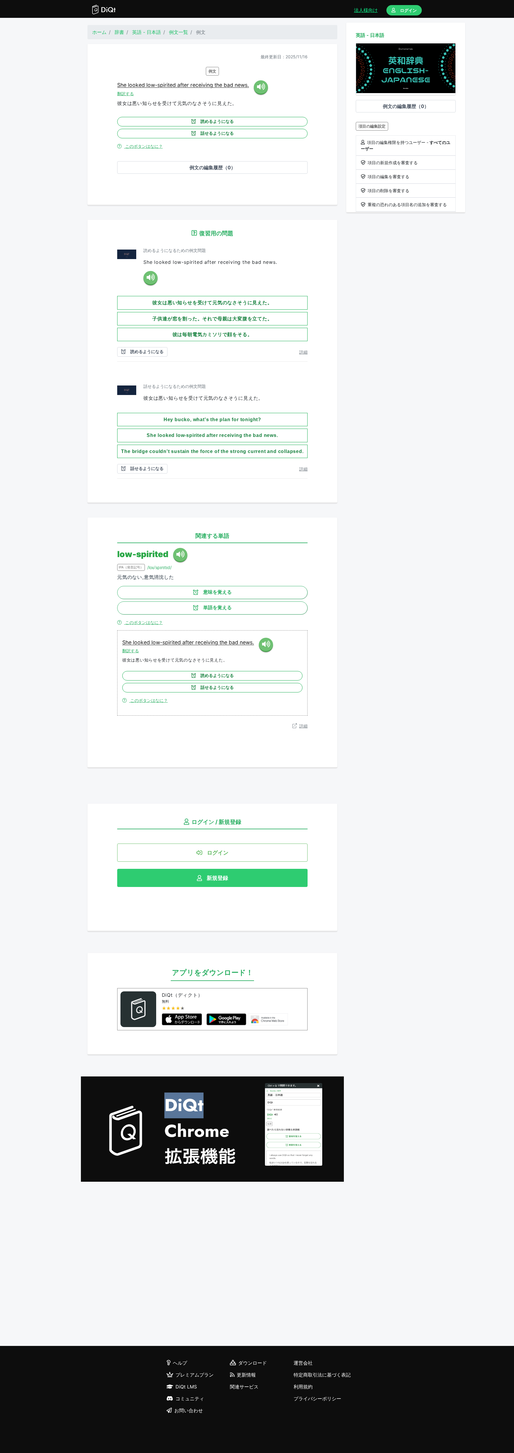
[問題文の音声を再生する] (150, 278)
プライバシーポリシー (317, 1399)
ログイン (408, 10)
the (219, 85)
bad (229, 85)
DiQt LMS (186, 1387)
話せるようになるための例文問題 (174, 386)
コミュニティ (189, 1399)
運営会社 (303, 1363)
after (183, 85)
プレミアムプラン (194, 1375)
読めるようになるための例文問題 (174, 250)
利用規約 (303, 1387)
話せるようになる (217, 133)
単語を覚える (217, 607)
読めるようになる (217, 121)
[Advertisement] (212, 1265)
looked (137, 85)
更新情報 (246, 1375)
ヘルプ (180, 1363)
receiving (202, 85)
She (122, 85)
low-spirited (161, 85)
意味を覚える (217, 592)
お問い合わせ (188, 1410)
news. (242, 85)
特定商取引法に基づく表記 (322, 1375)
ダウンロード (252, 1363)
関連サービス (244, 1387)
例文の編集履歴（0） (212, 167)
